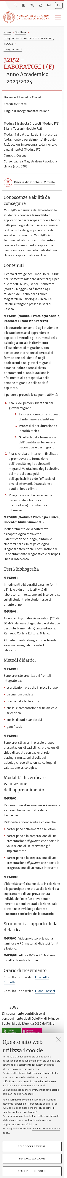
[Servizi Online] (32, 5)
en (59, 5)
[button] (57, 18)
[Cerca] (16, 5)
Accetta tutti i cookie (32, 1171)
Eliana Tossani (14, 128)
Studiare (20, 32)
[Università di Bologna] (26, 17)
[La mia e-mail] (49, 5)
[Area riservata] (41, 5)
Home (7, 32)
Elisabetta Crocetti (30, 97)
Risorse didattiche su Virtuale (34, 182)
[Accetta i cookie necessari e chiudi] (58, 1039)
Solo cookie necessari (32, 1146)
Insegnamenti (13, 49)
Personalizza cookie (32, 1159)
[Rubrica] (24, 5)
